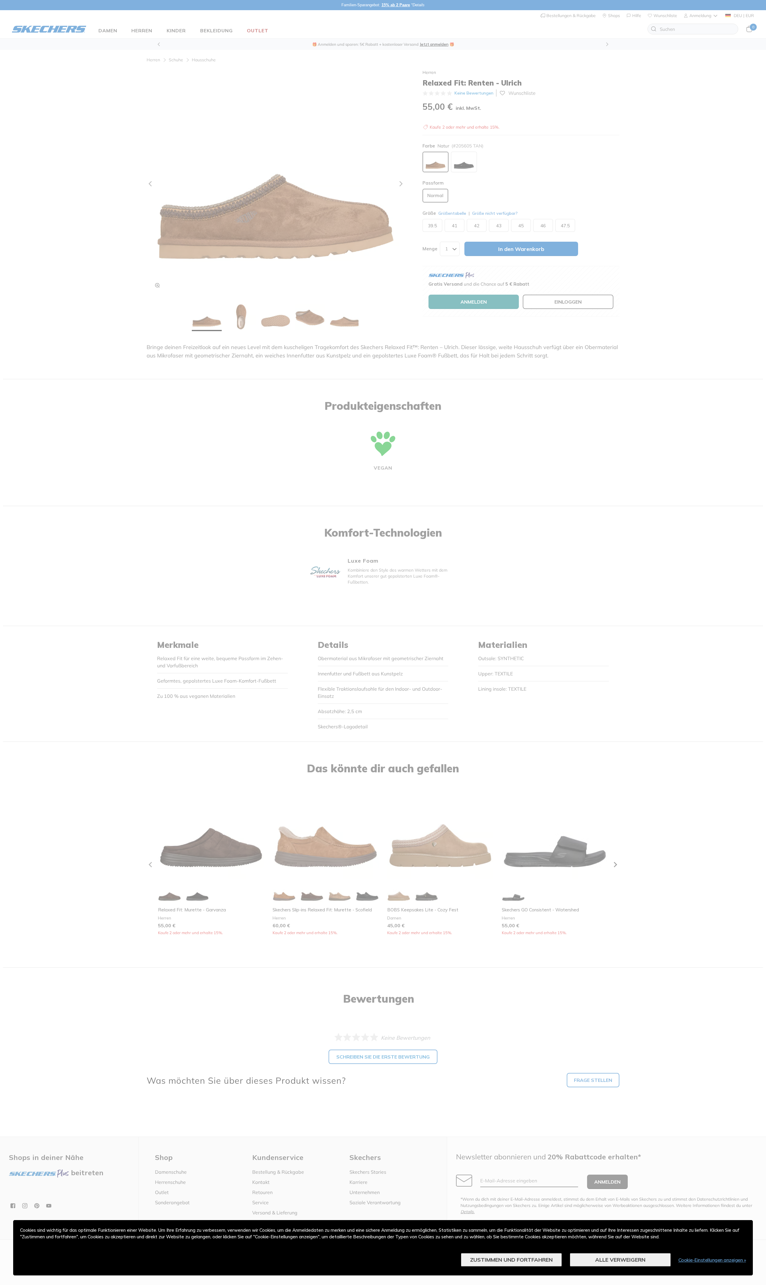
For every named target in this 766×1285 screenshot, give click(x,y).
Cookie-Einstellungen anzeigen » (712, 1260)
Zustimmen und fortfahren (511, 1259)
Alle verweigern (620, 1259)
